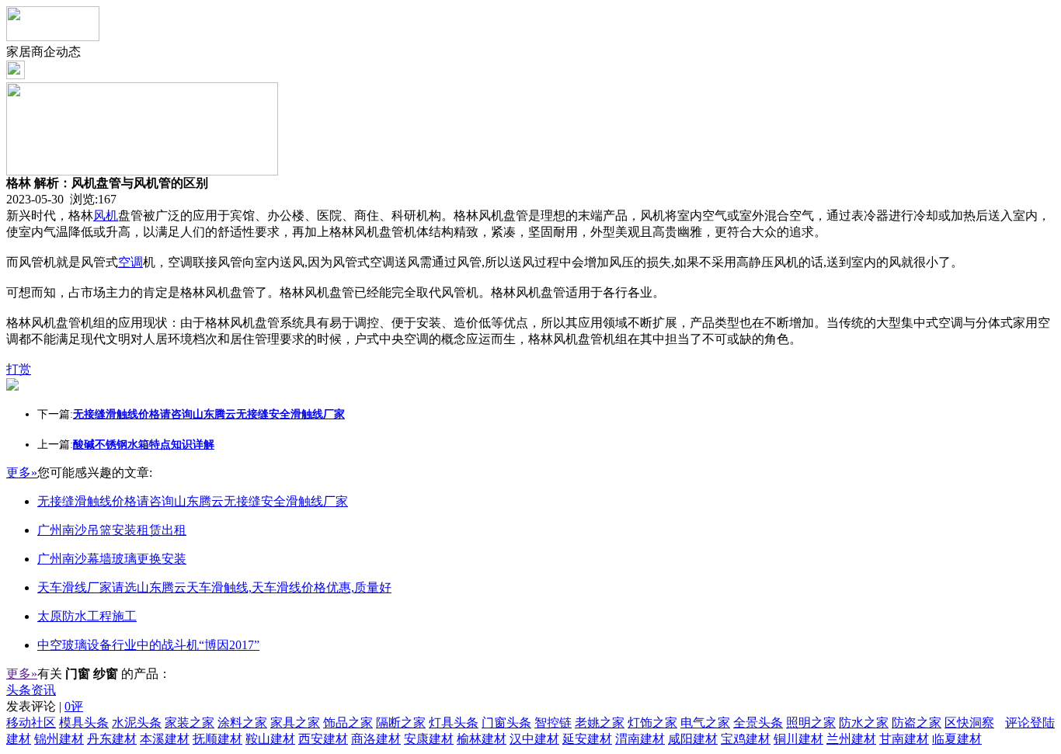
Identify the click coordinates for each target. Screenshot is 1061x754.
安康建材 (429, 738)
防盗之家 (916, 722)
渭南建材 (640, 738)
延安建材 (587, 738)
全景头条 (758, 722)
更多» (21, 472)
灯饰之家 (652, 722)
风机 (105, 215)
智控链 (553, 722)
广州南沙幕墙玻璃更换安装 (111, 558)
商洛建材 (376, 738)
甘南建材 (904, 738)
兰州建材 (851, 738)
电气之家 (705, 722)
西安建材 (323, 738)
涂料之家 (242, 722)
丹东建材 (112, 738)
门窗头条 (506, 722)
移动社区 (31, 722)
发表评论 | (44, 706)
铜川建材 (798, 738)
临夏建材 (957, 738)
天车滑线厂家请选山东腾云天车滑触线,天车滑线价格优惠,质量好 (214, 587)
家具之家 (295, 722)
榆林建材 (481, 738)
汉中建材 (534, 738)
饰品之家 (348, 722)
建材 (18, 738)
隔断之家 (401, 722)
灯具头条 (453, 722)
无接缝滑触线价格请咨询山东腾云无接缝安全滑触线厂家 (192, 501)
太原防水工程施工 (87, 616)
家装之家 (189, 722)
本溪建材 (165, 738)
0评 (73, 706)
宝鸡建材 (746, 738)
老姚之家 (599, 722)
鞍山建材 (270, 738)
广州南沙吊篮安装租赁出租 (111, 530)
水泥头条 (137, 722)
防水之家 (864, 722)
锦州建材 (59, 738)
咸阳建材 (693, 738)
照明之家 (811, 722)
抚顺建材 (217, 738)
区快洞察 (969, 722)
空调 (130, 262)
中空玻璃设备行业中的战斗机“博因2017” (148, 644)
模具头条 (84, 722)
